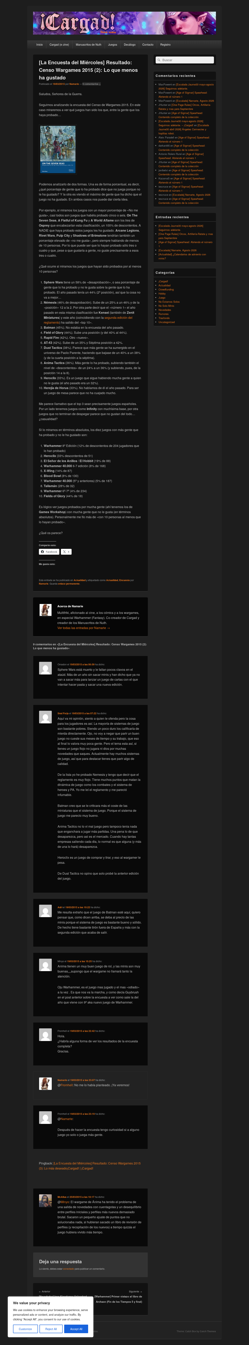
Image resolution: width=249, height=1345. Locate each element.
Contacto (147, 44)
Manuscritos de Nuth (88, 44)
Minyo (65, 1202)
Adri (60, 907)
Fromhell (67, 1085)
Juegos (112, 44)
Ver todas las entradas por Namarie (83, 628)
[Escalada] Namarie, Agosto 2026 (195, 101)
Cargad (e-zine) (59, 44)
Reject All (51, 1329)
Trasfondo (164, 318)
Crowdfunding (166, 289)
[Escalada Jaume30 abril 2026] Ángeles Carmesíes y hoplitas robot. (184, 129)
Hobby (162, 293)
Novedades (165, 310)
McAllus (62, 1197)
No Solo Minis (166, 306)
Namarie (74, 84)
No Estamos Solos (169, 301)
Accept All (76, 1329)
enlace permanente (69, 583)
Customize (25, 1329)
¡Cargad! (163, 281)
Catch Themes (208, 1331)
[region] (50, 1316)
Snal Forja (63, 713)
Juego (162, 297)
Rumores (164, 314)
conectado (68, 1268)
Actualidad (80, 580)
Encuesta (124, 580)
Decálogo (130, 44)
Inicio (39, 44)
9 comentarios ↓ (91, 84)
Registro (165, 44)
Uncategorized (167, 322)
